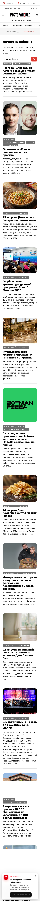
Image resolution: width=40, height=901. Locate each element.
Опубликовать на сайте (20, 20)
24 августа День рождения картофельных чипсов (20, 513)
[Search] (37, 15)
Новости (6, 25)
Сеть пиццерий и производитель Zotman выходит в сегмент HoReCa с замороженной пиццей (19, 439)
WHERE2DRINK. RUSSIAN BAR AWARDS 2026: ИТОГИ (20, 725)
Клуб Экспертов (12, 9)
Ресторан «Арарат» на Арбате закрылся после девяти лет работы (19, 71)
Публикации (17, 25)
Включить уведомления (21, 895)
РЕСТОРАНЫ (32, 9)
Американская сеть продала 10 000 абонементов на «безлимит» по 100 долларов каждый (16, 812)
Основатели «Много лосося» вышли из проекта (16, 152)
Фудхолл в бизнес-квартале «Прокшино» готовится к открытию (17, 354)
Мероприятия (30, 25)
